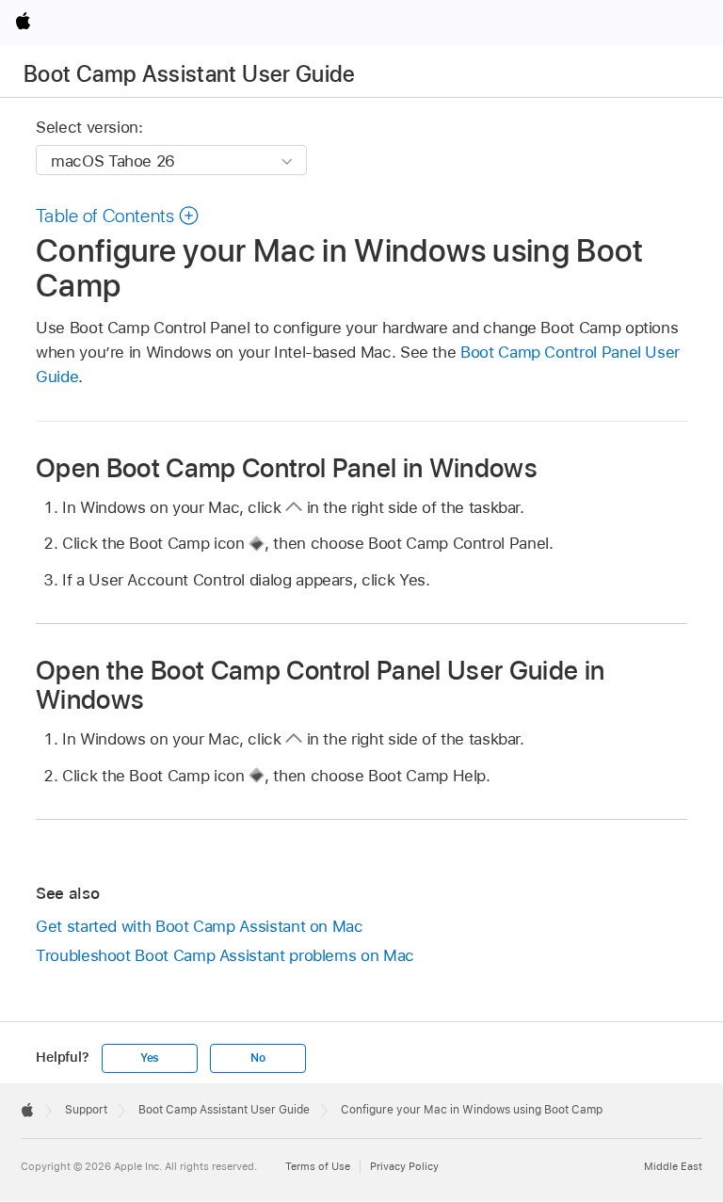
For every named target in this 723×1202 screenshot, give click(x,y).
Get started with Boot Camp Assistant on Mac (199, 926)
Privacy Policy (404, 1166)
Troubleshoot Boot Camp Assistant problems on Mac (225, 955)
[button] (118, 215)
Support (86, 1109)
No (257, 1058)
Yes (149, 1058)
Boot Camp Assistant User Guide (190, 74)
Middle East (673, 1166)
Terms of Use (317, 1166)
